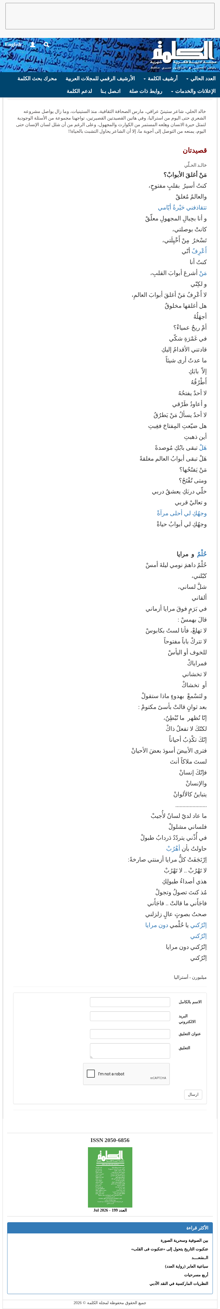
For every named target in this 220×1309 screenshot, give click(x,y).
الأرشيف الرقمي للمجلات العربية (100, 78)
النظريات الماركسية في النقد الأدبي (179, 1283)
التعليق (184, 1048)
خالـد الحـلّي (195, 165)
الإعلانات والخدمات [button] (195, 91)
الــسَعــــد (200, 1258)
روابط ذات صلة (145, 91)
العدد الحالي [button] (202, 78)
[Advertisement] (110, 16)
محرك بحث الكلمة (37, 78)
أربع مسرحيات (196, 1275)
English (13, 44)
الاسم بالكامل (190, 1002)
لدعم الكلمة (79, 91)
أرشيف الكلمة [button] (162, 78)
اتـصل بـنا (111, 91)
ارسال (193, 1094)
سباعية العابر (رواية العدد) (186, 1266)
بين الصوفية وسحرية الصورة (184, 1240)
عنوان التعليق (190, 1034)
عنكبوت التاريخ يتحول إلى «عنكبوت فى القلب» (169, 1249)
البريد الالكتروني (187, 1019)
